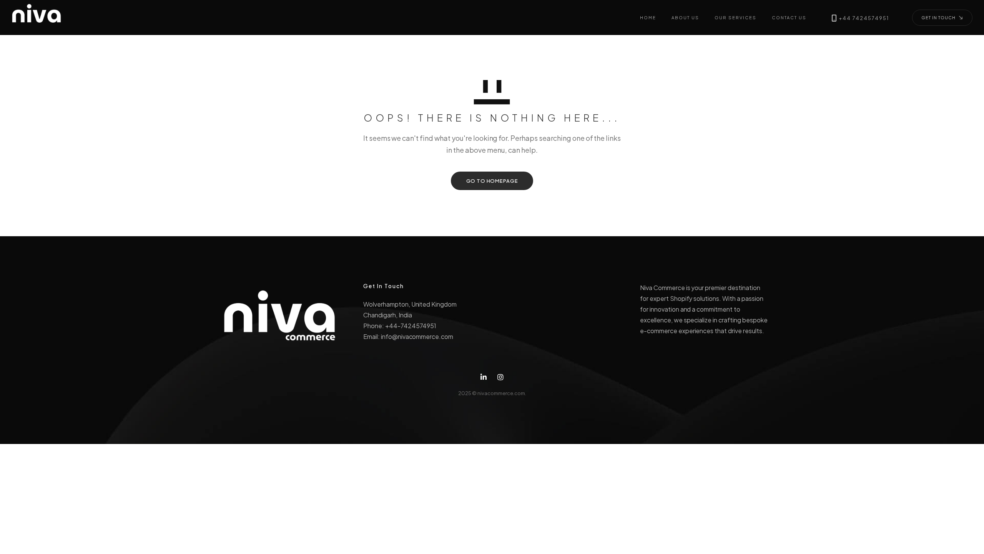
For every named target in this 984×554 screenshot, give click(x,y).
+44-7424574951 (411, 326)
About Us (685, 17)
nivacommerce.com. (501, 393)
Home (648, 17)
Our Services (735, 17)
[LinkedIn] (483, 377)
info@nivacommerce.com (417, 336)
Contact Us (789, 17)
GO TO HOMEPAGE (492, 181)
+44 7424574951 (864, 18)
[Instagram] (500, 377)
